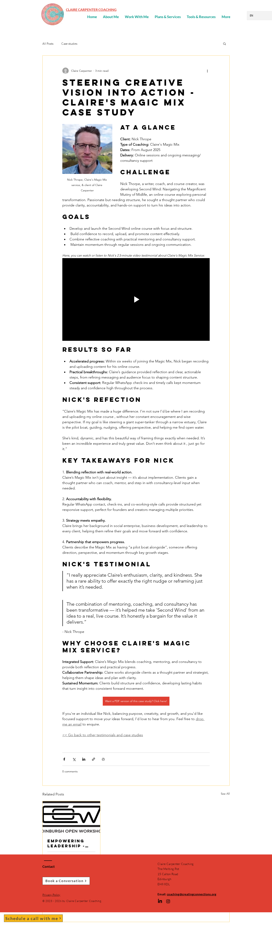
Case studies (69, 44)
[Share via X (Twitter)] (74, 759)
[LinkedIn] (160, 901)
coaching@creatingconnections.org (191, 894)
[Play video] (136, 299)
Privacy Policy (51, 894)
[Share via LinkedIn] (84, 759)
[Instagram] (168, 901)
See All (225, 793)
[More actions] (207, 70)
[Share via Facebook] (64, 759)
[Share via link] (93, 759)
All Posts (47, 44)
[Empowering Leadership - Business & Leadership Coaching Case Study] (71, 817)
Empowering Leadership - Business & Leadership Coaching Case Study (69, 843)
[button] (224, 43)
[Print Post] (103, 759)
